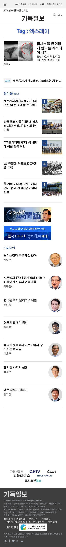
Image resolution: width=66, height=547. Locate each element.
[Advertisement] (33, 436)
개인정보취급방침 (16, 522)
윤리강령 (11, 527)
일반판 (34, 4)
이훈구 (7, 353)
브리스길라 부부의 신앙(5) (20, 255)
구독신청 (50, 4)
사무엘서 (9, 286)
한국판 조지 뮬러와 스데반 (20, 300)
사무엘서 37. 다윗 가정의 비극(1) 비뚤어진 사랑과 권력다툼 (24, 280)
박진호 (7, 327)
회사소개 (8, 519)
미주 (42, 4)
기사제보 (46, 519)
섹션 (5, 4)
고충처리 (52, 522)
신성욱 (7, 304)
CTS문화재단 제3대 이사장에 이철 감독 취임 (20, 144)
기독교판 (22, 4)
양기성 (7, 394)
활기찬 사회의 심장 (15, 367)
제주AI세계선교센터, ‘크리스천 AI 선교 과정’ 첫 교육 (20, 103)
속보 (7, 81)
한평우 (7, 259)
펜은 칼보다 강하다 (15, 390)
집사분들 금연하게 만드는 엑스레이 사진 (49, 48)
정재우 (7, 371)
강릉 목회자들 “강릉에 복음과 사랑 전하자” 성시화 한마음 (21, 126)
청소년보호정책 (36, 522)
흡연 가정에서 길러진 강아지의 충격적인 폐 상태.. (32, 60)
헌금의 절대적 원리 (15, 322)
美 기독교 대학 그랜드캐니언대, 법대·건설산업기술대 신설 (20, 188)
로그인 (59, 4)
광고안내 (20, 519)
